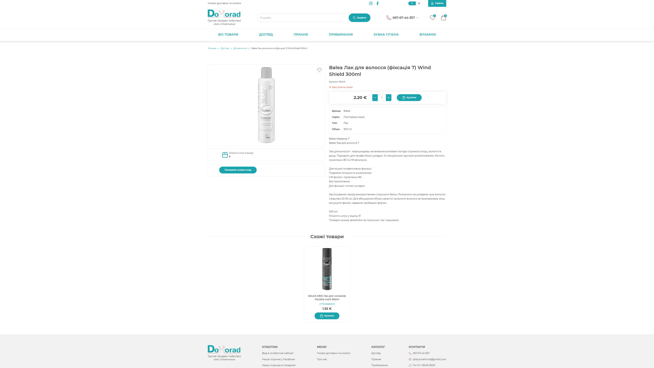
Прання (301, 34)
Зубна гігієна (386, 34)
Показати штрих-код (238, 169)
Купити (411, 97)
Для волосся (240, 48)
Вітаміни (427, 34)
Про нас (322, 359)
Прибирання (341, 34)
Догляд (266, 34)
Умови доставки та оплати (224, 3)
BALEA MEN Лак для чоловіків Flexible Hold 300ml (327, 297)
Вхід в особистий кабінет (278, 353)
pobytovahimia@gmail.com (429, 359)
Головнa (212, 48)
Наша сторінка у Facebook (278, 359)
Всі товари (228, 34)
